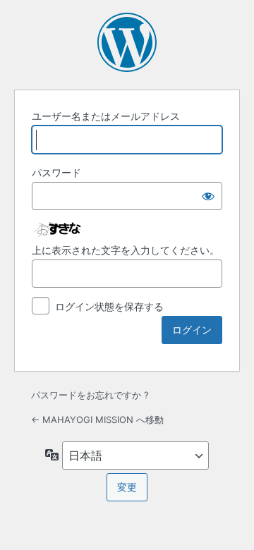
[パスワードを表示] (208, 196)
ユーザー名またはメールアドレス (106, 116)
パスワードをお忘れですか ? (90, 395)
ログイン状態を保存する (109, 306)
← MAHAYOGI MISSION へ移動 (97, 419)
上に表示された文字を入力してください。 (125, 250)
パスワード (56, 172)
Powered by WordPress (127, 42)
